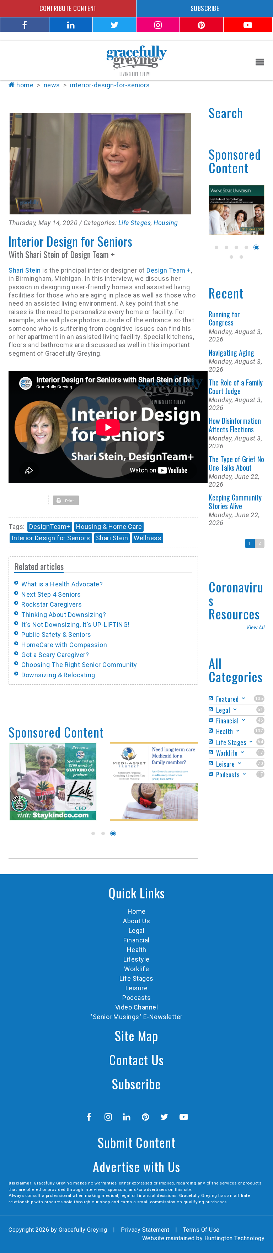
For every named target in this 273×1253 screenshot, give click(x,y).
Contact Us (136, 1059)
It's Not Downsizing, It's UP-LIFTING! (75, 624)
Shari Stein (25, 270)
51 (260, 709)
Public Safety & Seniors (56, 634)
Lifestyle (136, 959)
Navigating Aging (231, 352)
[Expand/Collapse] (243, 698)
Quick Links (136, 892)
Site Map (136, 1035)
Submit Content (137, 1142)
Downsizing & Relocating (58, 675)
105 (259, 698)
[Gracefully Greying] (136, 60)
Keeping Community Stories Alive (235, 501)
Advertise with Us (136, 1166)
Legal (137, 930)
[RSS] (212, 698)
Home (24, 85)
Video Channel (136, 1007)
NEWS (52, 85)
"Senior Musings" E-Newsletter (136, 1017)
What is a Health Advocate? (62, 584)
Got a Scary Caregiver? (55, 654)
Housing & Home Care (109, 526)
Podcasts (136, 997)
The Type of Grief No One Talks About (236, 463)
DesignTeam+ (49, 526)
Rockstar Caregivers (51, 604)
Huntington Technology (234, 1238)
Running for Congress (224, 318)
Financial (136, 940)
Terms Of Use (201, 1229)
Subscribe (136, 1083)
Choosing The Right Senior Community (79, 664)
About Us (136, 921)
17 (260, 752)
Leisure (136, 988)
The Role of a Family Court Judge (236, 386)
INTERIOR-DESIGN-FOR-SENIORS (110, 85)
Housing (166, 222)
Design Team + (168, 270)
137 (259, 730)
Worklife (136, 969)
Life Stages (134, 222)
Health (136, 949)
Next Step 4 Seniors (51, 594)
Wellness (147, 538)
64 (260, 741)
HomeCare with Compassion (64, 645)
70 (260, 763)
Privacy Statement (145, 1229)
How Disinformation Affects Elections (235, 424)
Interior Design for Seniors (50, 538)
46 (260, 720)
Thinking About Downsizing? (63, 614)
